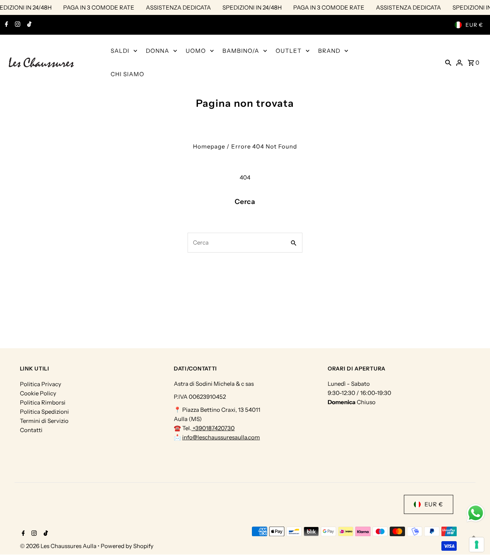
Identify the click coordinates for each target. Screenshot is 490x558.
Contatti (31, 430)
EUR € (474, 24)
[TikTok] (28, 25)
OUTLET (289, 50)
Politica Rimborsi (42, 402)
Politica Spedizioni (44, 411)
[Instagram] (16, 25)
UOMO (196, 50)
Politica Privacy (40, 384)
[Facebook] (5, 25)
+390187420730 (213, 428)
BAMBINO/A (240, 50)
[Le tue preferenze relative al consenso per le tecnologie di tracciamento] (476, 544)
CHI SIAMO (127, 74)
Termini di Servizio (44, 420)
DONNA (157, 50)
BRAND (329, 50)
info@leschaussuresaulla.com (221, 437)
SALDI (120, 50)
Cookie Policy (38, 393)
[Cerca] (448, 62)
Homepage (209, 146)
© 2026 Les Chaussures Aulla (59, 546)
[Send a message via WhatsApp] (475, 513)
